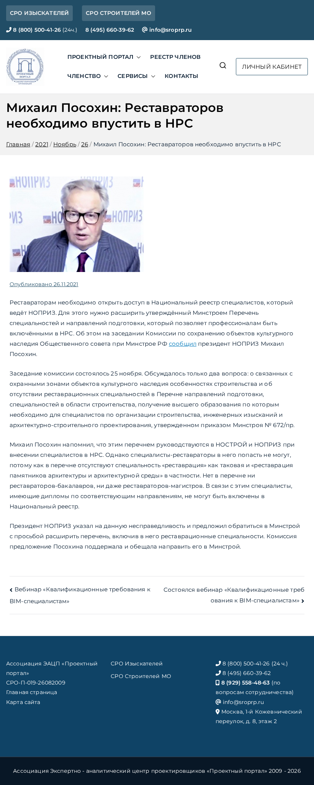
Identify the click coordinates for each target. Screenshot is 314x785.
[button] (137, 57)
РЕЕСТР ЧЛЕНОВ (175, 56)
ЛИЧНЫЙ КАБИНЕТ (272, 66)
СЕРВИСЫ (133, 76)
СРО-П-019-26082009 (35, 682)
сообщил (182, 343)
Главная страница (31, 692)
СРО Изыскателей (137, 663)
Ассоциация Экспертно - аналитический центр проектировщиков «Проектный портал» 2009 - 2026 (157, 770)
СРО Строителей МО (141, 676)
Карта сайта (23, 702)
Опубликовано (44, 284)
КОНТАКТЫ (181, 76)
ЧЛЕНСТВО (84, 76)
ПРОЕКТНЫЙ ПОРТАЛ (100, 56)
